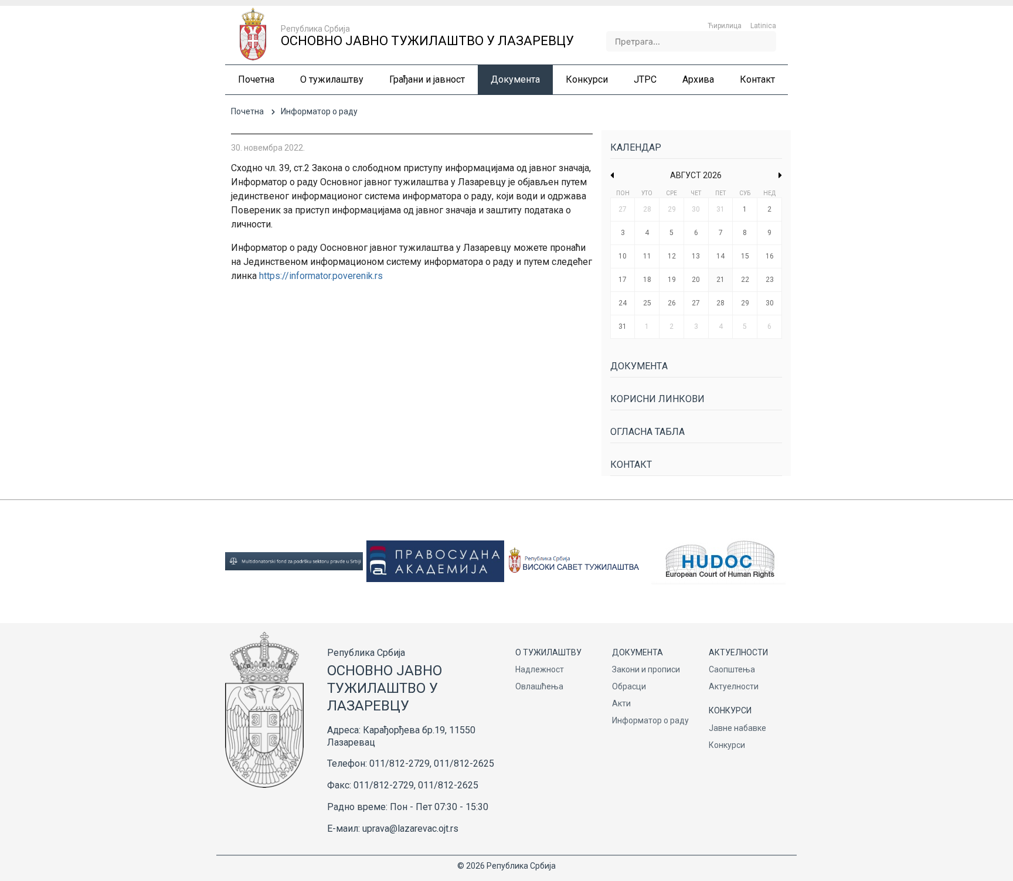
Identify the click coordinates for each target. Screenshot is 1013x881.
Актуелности (734, 686)
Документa (639, 366)
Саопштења (732, 669)
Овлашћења (539, 686)
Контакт (631, 464)
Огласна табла (647, 431)
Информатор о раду (650, 720)
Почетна (247, 111)
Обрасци (629, 686)
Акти (621, 703)
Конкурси (727, 745)
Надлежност (539, 669)
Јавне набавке (737, 728)
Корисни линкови (657, 398)
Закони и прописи (646, 669)
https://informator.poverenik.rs (321, 275)
